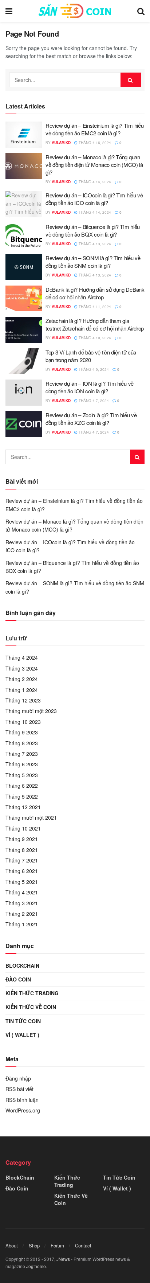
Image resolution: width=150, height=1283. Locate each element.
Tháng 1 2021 (21, 924)
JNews (63, 1259)
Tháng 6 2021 (21, 870)
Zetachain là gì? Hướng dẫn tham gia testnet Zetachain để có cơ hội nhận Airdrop (95, 324)
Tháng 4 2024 (21, 657)
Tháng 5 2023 (21, 775)
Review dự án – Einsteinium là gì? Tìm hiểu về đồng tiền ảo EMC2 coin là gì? (94, 129)
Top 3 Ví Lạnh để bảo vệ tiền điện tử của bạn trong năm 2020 (91, 356)
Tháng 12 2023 (23, 700)
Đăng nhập (18, 1078)
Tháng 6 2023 (21, 764)
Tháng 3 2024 (21, 668)
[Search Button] (131, 80)
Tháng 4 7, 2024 (93, 400)
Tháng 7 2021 (21, 860)
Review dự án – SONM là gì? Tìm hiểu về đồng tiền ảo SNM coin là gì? (93, 261)
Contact (83, 1245)
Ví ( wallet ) (22, 1034)
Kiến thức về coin (30, 1007)
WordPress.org (22, 1110)
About (11, 1245)
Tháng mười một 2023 (31, 710)
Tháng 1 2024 (21, 689)
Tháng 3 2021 (21, 903)
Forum (57, 1245)
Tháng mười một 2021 (31, 817)
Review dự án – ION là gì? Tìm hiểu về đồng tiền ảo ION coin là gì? (90, 387)
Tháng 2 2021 (21, 913)
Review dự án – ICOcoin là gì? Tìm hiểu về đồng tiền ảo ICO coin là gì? (94, 198)
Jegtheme (36, 1266)
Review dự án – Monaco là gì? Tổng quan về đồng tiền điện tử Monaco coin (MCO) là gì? (94, 164)
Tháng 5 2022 (21, 796)
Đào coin (18, 979)
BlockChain (22, 965)
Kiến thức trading (32, 993)
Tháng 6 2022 (21, 785)
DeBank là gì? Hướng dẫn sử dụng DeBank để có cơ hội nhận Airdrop (95, 293)
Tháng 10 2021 (23, 828)
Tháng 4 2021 (21, 892)
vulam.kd (61, 142)
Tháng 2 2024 (21, 679)
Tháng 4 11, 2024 (94, 306)
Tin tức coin (23, 1021)
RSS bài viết (19, 1089)
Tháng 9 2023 (21, 732)
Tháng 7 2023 (21, 753)
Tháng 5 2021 (21, 881)
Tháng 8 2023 (21, 743)
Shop (34, 1245)
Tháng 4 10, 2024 (94, 337)
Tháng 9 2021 (21, 839)
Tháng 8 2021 (21, 849)
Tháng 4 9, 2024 (93, 369)
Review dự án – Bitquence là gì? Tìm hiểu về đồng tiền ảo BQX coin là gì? (93, 230)
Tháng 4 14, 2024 (94, 181)
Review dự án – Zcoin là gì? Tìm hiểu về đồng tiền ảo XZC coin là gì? (91, 418)
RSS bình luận (22, 1099)
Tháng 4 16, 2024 (94, 142)
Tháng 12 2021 (23, 807)
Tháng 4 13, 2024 (94, 243)
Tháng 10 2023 (23, 721)
